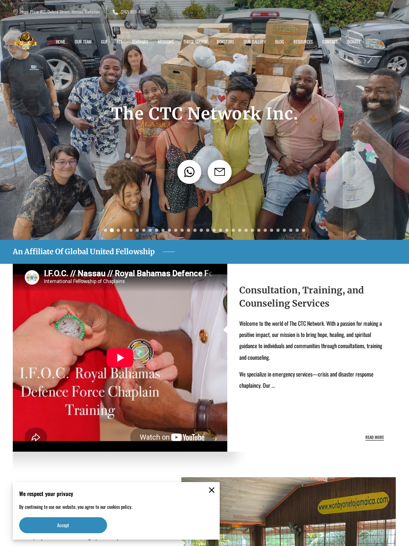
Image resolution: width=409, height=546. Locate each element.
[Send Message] (220, 172)
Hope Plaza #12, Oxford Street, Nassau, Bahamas (60, 12)
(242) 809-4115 (133, 12)
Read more (374, 437)
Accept (63, 525)
